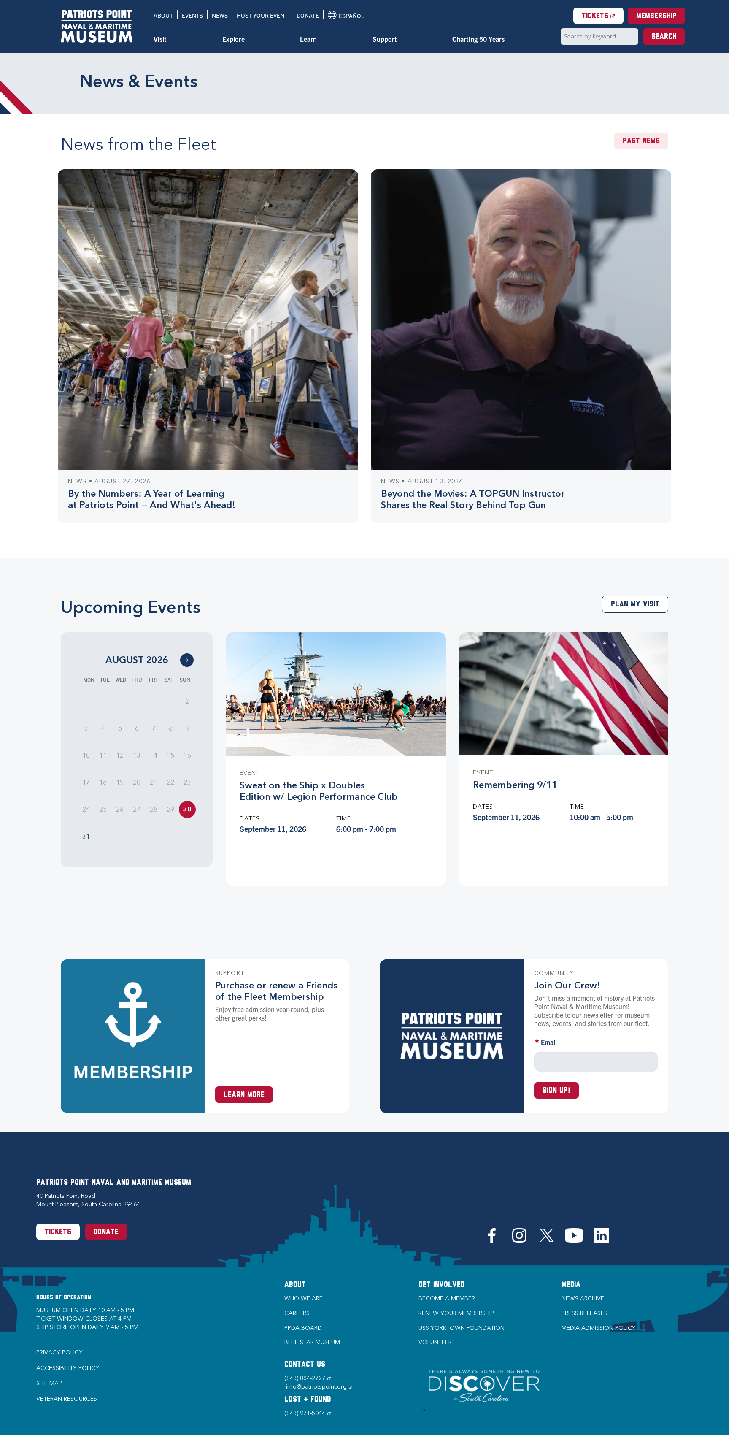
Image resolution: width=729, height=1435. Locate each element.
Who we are (303, 1298)
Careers (297, 1313)
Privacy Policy (59, 1352)
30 (187, 809)
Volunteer (435, 1342)
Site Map (49, 1383)
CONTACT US (304, 1365)
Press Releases (585, 1313)
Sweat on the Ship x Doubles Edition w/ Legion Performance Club (319, 791)
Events (192, 15)
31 (86, 836)
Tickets (603, 16)
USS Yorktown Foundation (461, 1328)
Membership (656, 16)
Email (549, 1042)
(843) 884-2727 (307, 1378)
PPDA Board (303, 1328)
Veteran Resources (66, 1399)
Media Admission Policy (599, 1328)
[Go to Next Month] (187, 660)
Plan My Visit (635, 605)
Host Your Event (262, 15)
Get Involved (441, 1285)
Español (346, 15)
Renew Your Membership (456, 1313)
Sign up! (556, 1091)
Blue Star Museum (312, 1342)
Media (571, 1285)
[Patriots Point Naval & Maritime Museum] (96, 26)
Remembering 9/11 (515, 785)
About (163, 15)
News (220, 15)
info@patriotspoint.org (319, 1386)
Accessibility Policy (67, 1368)
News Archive (583, 1298)
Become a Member (446, 1298)
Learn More (244, 1095)
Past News (641, 141)
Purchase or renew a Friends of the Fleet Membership (276, 991)
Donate (308, 15)
